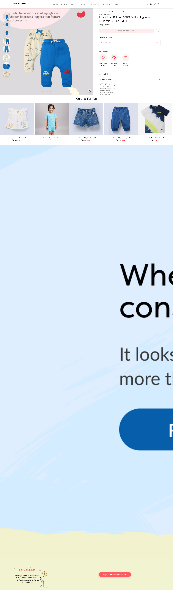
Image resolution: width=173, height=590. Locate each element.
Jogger (112, 11)
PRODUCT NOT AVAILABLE (126, 31)
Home (100, 11)
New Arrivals (57, 4)
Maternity (81, 4)
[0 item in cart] (158, 4)
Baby (65, 4)
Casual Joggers (120, 11)
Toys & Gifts (106, 4)
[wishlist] (155, 4)
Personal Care (93, 4)
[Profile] (151, 4)
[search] (148, 4)
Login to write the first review (115, 574)
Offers (116, 4)
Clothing (106, 11)
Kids (72, 4)
